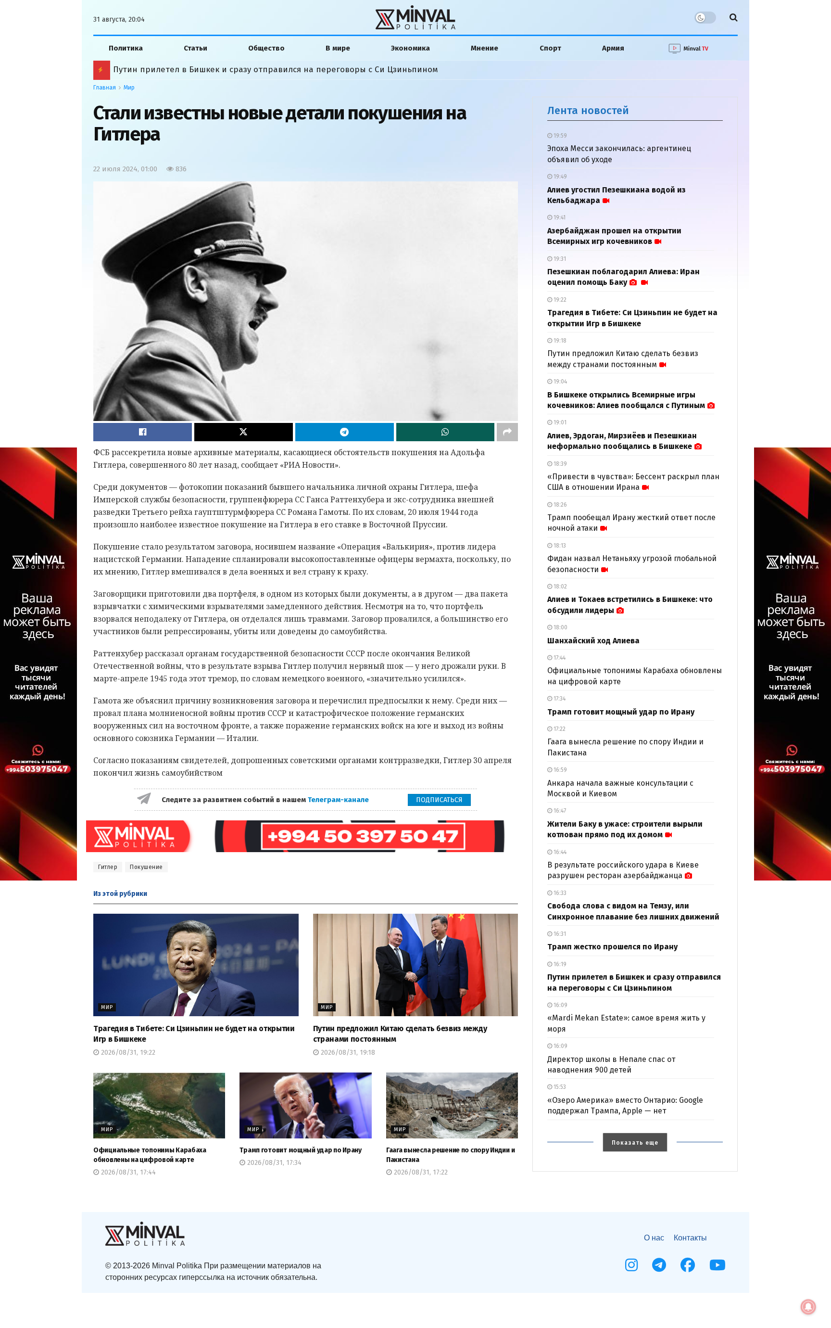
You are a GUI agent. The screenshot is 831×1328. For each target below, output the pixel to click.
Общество (266, 48)
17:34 (559, 698)
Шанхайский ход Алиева (593, 640)
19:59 (559, 135)
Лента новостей (588, 110)
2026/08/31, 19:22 (127, 1052)
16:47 (559, 810)
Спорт (550, 48)
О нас (654, 1238)
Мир (129, 87)
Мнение (484, 48)
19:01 (559, 422)
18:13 (559, 545)
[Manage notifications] (808, 1307)
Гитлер (107, 867)
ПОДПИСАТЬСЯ (439, 800)
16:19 (559, 964)
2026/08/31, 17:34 (273, 1163)
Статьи (195, 48)
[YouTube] (717, 1265)
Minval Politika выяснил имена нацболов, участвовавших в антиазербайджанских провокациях (305, 69)
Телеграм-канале (339, 799)
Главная (104, 87)
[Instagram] (631, 1265)
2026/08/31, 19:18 (347, 1052)
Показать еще (635, 1142)
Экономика (410, 48)
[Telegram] (659, 1265)
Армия (613, 48)
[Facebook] (687, 1265)
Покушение (146, 867)
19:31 (559, 258)
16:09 (559, 1005)
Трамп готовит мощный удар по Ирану (300, 1150)
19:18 (559, 340)
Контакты (690, 1238)
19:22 (559, 299)
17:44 (559, 657)
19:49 (559, 176)
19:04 (559, 381)
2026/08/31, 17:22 (420, 1172)
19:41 (559, 217)
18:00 (559, 627)
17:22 (559, 729)
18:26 (559, 504)
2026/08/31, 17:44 (127, 1172)
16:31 (559, 934)
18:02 (559, 586)
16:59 (559, 769)
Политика (126, 48)
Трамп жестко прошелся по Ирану (612, 946)
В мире (338, 48)
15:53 (559, 1087)
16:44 (559, 852)
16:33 (559, 893)
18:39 (559, 463)
